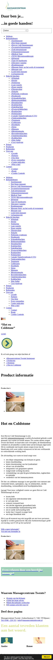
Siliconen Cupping (18, 63)
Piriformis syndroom (19, 94)
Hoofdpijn (15, 125)
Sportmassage (17, 41)
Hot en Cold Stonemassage (22, 45)
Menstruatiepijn (17, 131)
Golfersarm (16, 122)
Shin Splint (15, 140)
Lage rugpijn (16, 85)
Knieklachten (16, 105)
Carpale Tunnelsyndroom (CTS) (24, 116)
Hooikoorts (16, 96)
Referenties (10, 149)
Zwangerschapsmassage (21, 47)
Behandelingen (12, 38)
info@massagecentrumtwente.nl (30, 620)
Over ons (9, 151)
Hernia (14, 80)
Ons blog (15, 158)
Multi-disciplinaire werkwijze (18, 603)
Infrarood (15, 58)
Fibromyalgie (16, 89)
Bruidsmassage (17, 65)
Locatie (14, 153)
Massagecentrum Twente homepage (20, 358)
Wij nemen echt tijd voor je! (17, 605)
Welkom (9, 36)
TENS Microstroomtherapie (22, 56)
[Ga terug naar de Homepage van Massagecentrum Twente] (17, 10)
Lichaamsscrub (17, 74)
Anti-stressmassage (19, 49)
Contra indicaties (18, 162)
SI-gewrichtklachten (19, 109)
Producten (10, 147)
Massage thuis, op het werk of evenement (27, 67)
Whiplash (15, 78)
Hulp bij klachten (12, 76)
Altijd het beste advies (15, 600)
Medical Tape (16, 54)
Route (14, 171)
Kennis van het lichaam (16, 598)
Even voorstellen (18, 160)
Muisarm (15, 129)
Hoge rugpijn (16, 87)
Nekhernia (15, 83)
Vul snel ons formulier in (10, 530)
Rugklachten (16, 111)
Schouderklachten (18, 98)
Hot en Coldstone (13, 365)
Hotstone (10, 363)
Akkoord (47, 657)
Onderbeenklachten (19, 136)
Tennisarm (15, 120)
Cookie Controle (18, 173)
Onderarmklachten (18, 118)
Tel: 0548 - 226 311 (8, 620)
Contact (9, 167)
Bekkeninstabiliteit (18, 100)
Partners (14, 156)
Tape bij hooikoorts (19, 61)
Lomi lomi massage (19, 72)
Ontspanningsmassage (20, 52)
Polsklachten (16, 114)
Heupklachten (17, 103)
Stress (13, 127)
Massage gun (16, 69)
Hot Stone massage (19, 43)
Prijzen (8, 144)
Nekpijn (14, 91)
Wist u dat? (15, 164)
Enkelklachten (17, 107)
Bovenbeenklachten (19, 133)
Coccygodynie (17, 142)
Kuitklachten (16, 138)
